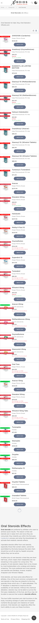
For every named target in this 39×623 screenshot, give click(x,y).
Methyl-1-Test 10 (18, 227)
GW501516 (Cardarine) (21, 36)
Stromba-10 (16, 537)
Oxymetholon (17, 241)
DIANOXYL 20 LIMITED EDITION (21, 67)
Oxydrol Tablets (18, 482)
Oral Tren (16, 364)
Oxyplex (15, 454)
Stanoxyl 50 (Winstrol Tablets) (24, 156)
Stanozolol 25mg (19, 349)
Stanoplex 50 (17, 564)
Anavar (15, 183)
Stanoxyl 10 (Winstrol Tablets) (24, 142)
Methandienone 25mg (21, 319)
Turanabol (16, 271)
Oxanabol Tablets (19, 496)
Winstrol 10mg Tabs (20, 411)
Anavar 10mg (17, 381)
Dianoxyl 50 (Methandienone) (24, 95)
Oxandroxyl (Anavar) (20, 129)
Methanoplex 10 (18, 468)
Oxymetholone (18, 334)
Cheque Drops (18, 605)
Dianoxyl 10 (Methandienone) (24, 82)
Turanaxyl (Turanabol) (21, 170)
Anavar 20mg (17, 304)
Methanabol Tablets (20, 509)
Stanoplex (16, 441)
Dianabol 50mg (18, 394)
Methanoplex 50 (18, 578)
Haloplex (15, 591)
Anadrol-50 (16, 523)
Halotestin (16, 214)
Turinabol (16, 619)
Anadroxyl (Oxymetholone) (23, 49)
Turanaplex (16, 427)
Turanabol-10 (17, 550)
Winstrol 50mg (18, 288)
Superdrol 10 (17, 257)
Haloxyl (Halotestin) (20, 112)
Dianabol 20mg (18, 197)
